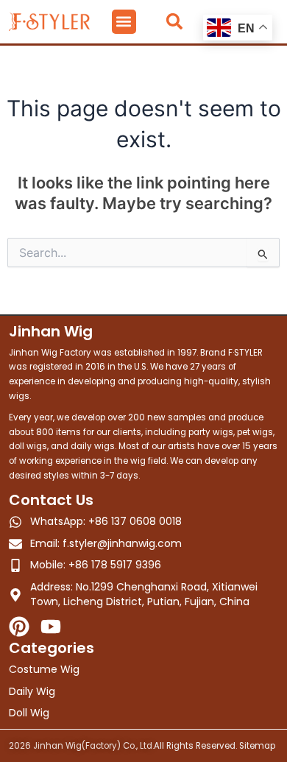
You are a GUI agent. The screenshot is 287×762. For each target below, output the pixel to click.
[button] (124, 22)
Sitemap (257, 746)
